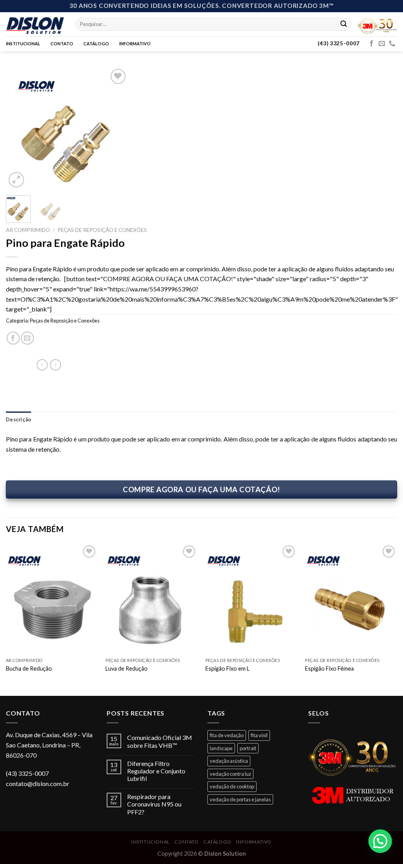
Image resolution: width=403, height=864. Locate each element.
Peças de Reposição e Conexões (102, 230)
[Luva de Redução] (151, 598)
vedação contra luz (230, 774)
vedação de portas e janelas (240, 799)
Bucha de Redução (29, 668)
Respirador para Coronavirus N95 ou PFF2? (154, 804)
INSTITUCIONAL (23, 43)
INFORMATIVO (135, 43)
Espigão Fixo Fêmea (329, 668)
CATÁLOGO (96, 43)
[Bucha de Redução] (52, 598)
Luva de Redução (126, 668)
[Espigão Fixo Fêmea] (351, 598)
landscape (221, 748)
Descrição (18, 419)
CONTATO (61, 43)
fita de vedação (227, 735)
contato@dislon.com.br (37, 783)
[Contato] (392, 43)
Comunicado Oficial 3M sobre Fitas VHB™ (159, 741)
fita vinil (259, 735)
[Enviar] (343, 24)
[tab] (18, 419)
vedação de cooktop (232, 786)
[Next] (116, 128)
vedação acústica (229, 761)
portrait (248, 748)
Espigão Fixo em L (227, 668)
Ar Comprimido (28, 230)
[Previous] (18, 128)
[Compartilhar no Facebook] (13, 338)
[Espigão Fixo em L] (251, 598)
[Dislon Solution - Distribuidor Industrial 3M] (35, 24)
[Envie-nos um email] (382, 43)
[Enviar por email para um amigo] (27, 338)
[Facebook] (371, 43)
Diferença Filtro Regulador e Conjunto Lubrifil (156, 771)
